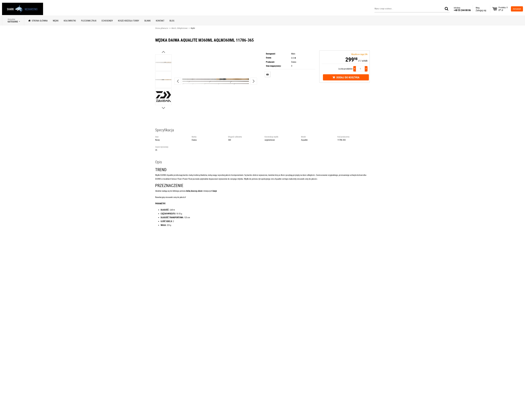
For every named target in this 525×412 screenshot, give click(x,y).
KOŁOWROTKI (70, 20)
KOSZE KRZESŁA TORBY (128, 20)
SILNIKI (147, 20)
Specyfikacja (164, 129)
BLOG (172, 20)
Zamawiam (517, 9)
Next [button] (253, 81)
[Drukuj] (267, 74)
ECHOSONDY (107, 20)
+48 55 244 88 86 (462, 10)
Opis (158, 161)
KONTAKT (160, 20)
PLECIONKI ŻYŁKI (88, 20)
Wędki (193, 28)
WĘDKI (56, 20)
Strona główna (40, 20)
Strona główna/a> (161, 28)
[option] (163, 63)
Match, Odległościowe (179, 28)
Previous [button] (177, 81)
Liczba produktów (345, 68)
